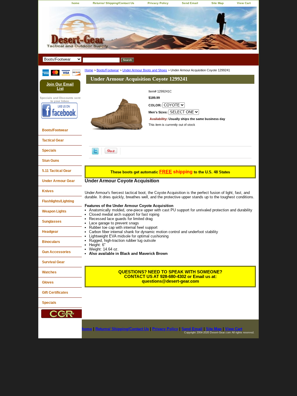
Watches (49, 272)
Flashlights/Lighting (58, 201)
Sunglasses (51, 221)
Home (89, 70)
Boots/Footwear (108, 70)
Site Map (217, 3)
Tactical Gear (53, 140)
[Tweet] (95, 153)
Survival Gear (53, 262)
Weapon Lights (54, 211)
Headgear (50, 232)
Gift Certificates (55, 292)
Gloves (48, 282)
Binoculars (51, 242)
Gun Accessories (56, 252)
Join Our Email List (60, 86)
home (75, 3)
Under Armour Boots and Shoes (144, 70)
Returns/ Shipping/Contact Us (113, 3)
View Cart (244, 3)
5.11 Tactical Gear (56, 171)
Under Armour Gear (58, 181)
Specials (49, 150)
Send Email (190, 3)
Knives (48, 191)
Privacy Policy (158, 3)
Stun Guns (50, 161)
